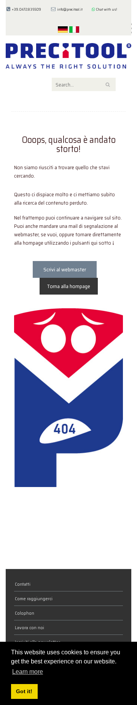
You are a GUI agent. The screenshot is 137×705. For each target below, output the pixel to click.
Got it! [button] (24, 691)
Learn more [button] (27, 671)
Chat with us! (106, 9)
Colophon (24, 613)
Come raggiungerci (34, 598)
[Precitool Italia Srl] (68, 55)
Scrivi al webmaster (64, 269)
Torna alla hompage (68, 286)
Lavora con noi (29, 627)
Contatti (22, 584)
